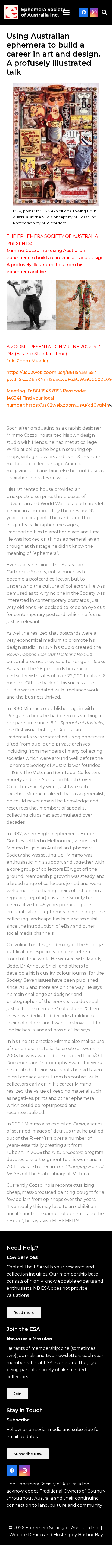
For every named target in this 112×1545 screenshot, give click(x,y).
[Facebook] (83, 12)
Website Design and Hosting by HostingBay (56, 1534)
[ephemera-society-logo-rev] (34, 12)
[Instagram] (94, 12)
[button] (66, 12)
